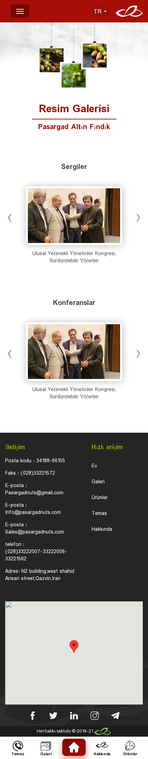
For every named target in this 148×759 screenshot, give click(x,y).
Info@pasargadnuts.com (33, 512)
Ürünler (100, 498)
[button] (74, 646)
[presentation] (10, 217)
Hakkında (102, 529)
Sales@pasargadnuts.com (34, 532)
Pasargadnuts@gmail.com (34, 493)
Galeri (98, 482)
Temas (99, 513)
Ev (94, 466)
